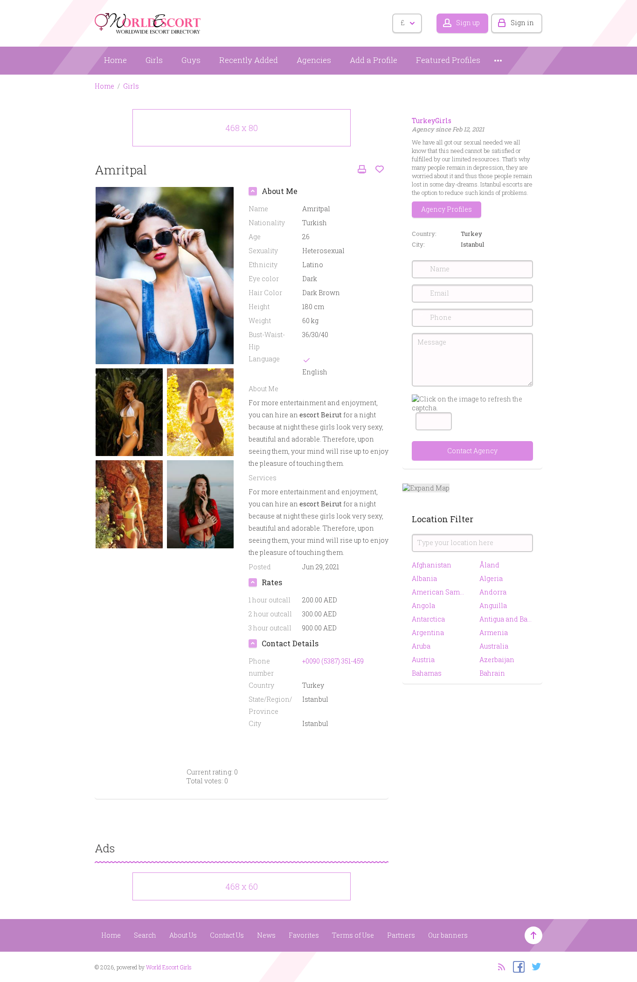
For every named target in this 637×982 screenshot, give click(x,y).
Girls (154, 60)
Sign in (522, 22)
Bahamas (427, 673)
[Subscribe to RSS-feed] (499, 966)
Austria (423, 659)
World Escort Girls (169, 967)
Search (145, 935)
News (266, 935)
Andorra (492, 592)
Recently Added (248, 60)
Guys (191, 60)
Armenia (493, 632)
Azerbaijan (496, 659)
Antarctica (428, 619)
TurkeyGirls (431, 120)
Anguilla (493, 605)
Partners (401, 935)
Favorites (304, 935)
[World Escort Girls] (148, 21)
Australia (493, 646)
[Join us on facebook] (516, 966)
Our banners (448, 935)
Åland (489, 564)
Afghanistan (431, 564)
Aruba (421, 646)
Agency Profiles (446, 209)
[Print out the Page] (362, 169)
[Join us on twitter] (534, 966)
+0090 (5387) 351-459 (333, 661)
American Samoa (438, 592)
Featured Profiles (448, 60)
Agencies (314, 60)
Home (115, 60)
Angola (423, 605)
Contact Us (227, 935)
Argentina (428, 632)
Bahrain (492, 673)
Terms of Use (353, 935)
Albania (424, 578)
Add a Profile (373, 60)
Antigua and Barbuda (506, 619)
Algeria (491, 578)
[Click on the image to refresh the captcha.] (472, 403)
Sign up (468, 22)
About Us (183, 935)
